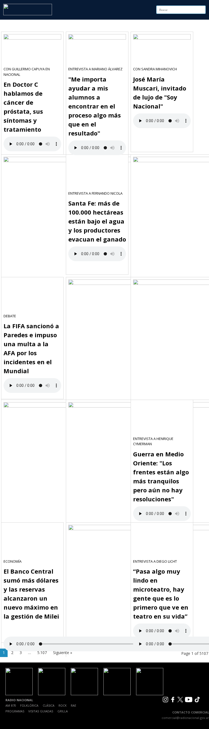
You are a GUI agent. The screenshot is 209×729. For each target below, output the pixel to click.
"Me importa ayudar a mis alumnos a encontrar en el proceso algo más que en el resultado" (94, 106)
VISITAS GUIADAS (40, 711)
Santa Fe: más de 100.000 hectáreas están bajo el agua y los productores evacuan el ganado (97, 221)
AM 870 (10, 705)
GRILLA (62, 711)
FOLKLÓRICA (29, 705)
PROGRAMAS (14, 711)
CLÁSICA (48, 705)
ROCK (63, 705)
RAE (73, 705)
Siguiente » (62, 652)
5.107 (42, 652)
